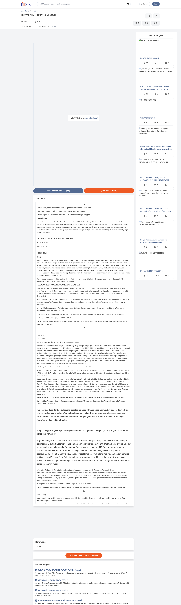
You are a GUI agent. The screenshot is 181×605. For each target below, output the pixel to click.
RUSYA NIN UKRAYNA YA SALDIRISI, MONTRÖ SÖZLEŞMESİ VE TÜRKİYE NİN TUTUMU (155, 210)
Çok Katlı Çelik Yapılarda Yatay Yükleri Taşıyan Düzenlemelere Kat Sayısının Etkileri (154, 88)
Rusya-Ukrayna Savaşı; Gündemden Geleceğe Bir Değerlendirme (153, 241)
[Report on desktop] (156, 15)
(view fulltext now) (91, 118)
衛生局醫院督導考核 (147, 118)
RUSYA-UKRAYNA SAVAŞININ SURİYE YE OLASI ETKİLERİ (60, 600)
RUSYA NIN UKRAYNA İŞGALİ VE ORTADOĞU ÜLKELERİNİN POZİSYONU (154, 179)
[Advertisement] (18, 63)
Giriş (156, 4)
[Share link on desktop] (148, 15)
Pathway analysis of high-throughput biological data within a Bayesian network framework (156, 148)
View (39, 547)
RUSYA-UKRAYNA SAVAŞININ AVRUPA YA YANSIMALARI (59, 570)
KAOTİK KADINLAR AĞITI (150, 58)
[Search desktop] (128, 4)
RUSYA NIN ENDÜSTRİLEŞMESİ (152, 271)
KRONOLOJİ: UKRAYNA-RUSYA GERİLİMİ (53, 580)
